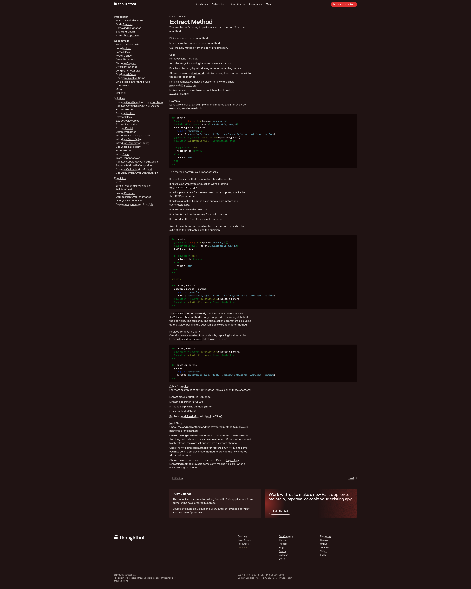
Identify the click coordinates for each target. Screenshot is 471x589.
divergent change (226, 443)
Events (282, 551)
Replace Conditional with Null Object (137, 106)
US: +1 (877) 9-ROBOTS (248, 575)
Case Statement (125, 59)
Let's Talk (242, 548)
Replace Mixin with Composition (134, 165)
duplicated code (200, 73)
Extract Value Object (128, 121)
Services (201, 4)
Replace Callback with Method (134, 169)
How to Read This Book (129, 21)
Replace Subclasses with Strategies (137, 162)
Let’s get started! (344, 4)
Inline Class (122, 154)
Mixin (119, 89)
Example (174, 101)
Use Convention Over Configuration (137, 173)
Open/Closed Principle (129, 201)
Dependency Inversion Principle (134, 204)
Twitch (323, 551)
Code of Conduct (246, 578)
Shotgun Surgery (126, 63)
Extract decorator (180, 402)
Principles (120, 178)
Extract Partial (124, 128)
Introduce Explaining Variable (133, 136)
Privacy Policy (285, 578)
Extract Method (125, 110)
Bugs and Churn (125, 32)
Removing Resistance (128, 28)
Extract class (177, 397)
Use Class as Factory (128, 147)
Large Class (123, 52)
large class (232, 460)
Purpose (283, 544)
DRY (118, 182)
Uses (172, 55)
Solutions (119, 98)
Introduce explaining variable (186, 407)
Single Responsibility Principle (133, 186)
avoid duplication (179, 94)
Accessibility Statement (266, 578)
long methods (189, 59)
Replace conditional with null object (190, 416)
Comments (122, 86)
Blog (268, 4)
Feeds (323, 555)
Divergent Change (126, 67)
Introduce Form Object (129, 139)
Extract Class (124, 117)
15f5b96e (197, 402)
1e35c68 (217, 416)
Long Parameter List (128, 71)
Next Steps (175, 423)
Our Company (286, 536)
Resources (254, 4)
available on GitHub (193, 509)
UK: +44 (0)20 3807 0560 (272, 575)
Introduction (121, 17)
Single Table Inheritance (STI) (133, 82)
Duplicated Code (126, 74)
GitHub (323, 544)
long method (216, 105)
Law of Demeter (125, 193)
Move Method (124, 151)
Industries (218, 4)
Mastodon (325, 536)
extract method (205, 390)
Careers (283, 540)
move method (223, 63)
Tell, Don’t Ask (124, 189)
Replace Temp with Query (184, 332)
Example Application (128, 35)
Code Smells (121, 41)
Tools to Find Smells (127, 45)
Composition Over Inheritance (133, 197)
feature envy (220, 448)
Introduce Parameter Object (132, 143)
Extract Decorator (126, 124)
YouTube (324, 548)
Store (282, 559)
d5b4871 (192, 411)
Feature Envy (124, 56)
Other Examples (179, 386)
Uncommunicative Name (130, 78)
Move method (177, 411)
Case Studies (238, 4)
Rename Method (126, 113)
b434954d (192, 397)
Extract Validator (126, 132)
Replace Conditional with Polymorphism (139, 102)
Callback (121, 93)
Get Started (280, 511)
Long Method (123, 48)
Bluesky (324, 540)
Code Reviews (124, 24)
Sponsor (283, 555)
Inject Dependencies (128, 158)
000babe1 (206, 397)
